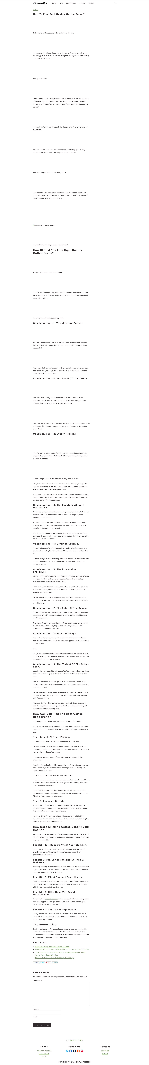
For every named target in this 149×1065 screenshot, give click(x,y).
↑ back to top (74, 1040)
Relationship (71, 3)
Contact (105, 1051)
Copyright (44, 1054)
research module (51, 899)
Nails (61, 3)
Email (35, 1017)
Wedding (82, 3)
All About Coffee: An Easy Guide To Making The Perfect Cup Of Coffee (62, 949)
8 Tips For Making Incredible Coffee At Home (52, 947)
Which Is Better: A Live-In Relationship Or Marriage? (54, 958)
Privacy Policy (44, 1051)
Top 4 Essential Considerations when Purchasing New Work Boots (60, 952)
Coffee (91, 3)
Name (36, 1009)
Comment (37, 981)
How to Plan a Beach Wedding (46, 955)
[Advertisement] (61, 24)
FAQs (44, 1056)
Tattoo (53, 3)
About (105, 1054)
